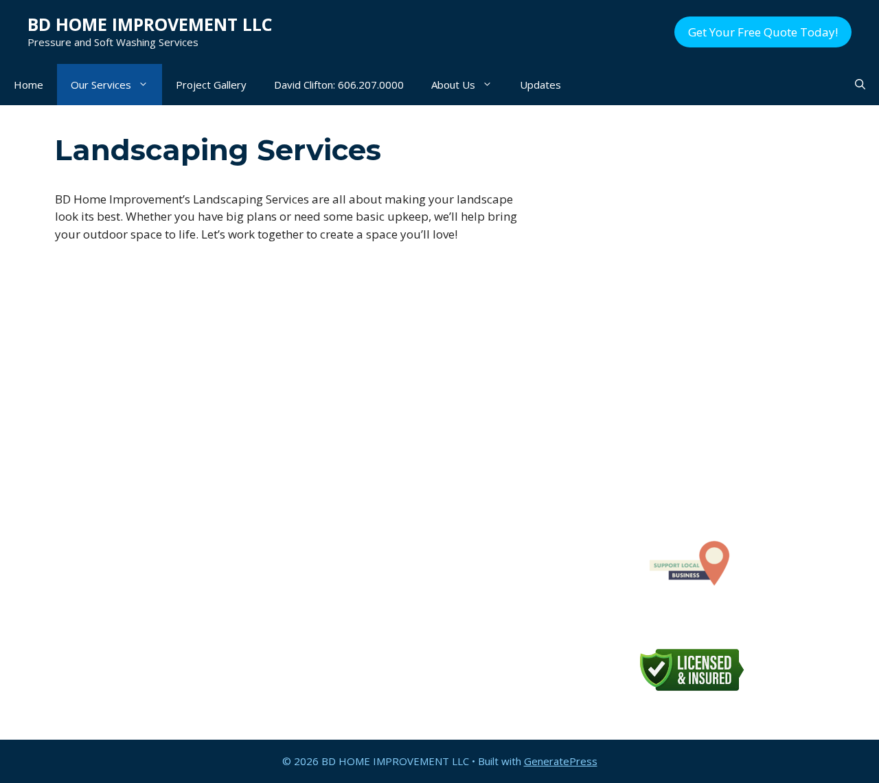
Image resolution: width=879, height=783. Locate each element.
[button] (860, 84)
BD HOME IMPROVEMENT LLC (150, 24)
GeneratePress (560, 761)
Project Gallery (211, 84)
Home (28, 84)
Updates (540, 84)
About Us (453, 84)
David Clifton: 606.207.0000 (339, 84)
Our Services (101, 84)
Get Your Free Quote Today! (763, 32)
